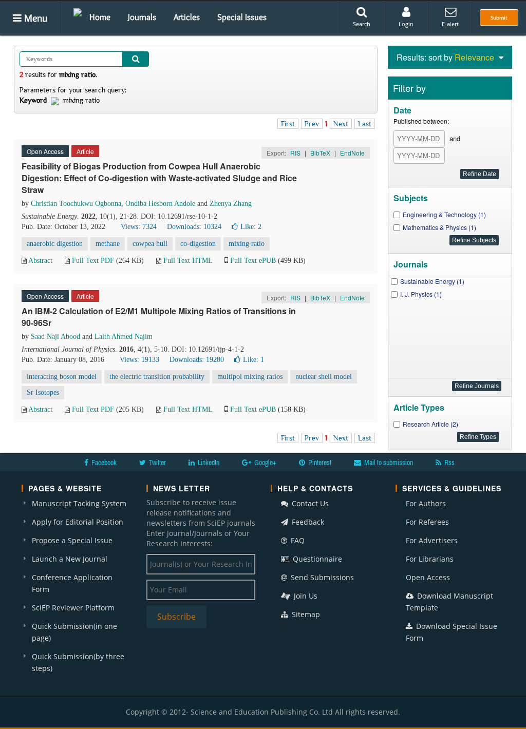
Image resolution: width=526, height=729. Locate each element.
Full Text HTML (187, 260)
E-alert (450, 24)
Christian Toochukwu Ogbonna (76, 203)
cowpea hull (150, 243)
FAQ (297, 540)
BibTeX (320, 152)
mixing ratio (247, 243)
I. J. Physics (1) (421, 294)
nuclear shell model (323, 376)
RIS (295, 152)
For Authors (426, 503)
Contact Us (309, 503)
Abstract (40, 260)
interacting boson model (62, 376)
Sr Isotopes (43, 392)
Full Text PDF (93, 260)
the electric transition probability (156, 376)
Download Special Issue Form (451, 632)
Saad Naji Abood (55, 336)
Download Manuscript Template (449, 601)
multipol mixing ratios (250, 376)
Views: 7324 (139, 227)
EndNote (352, 152)
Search (361, 24)
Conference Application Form (72, 583)
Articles (187, 17)
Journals (142, 17)
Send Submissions (321, 577)
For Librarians (430, 559)
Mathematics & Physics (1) (439, 227)
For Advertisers (432, 540)
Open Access (428, 577)
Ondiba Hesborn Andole (160, 203)
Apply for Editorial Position (77, 522)
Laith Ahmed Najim (124, 336)
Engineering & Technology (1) (444, 214)
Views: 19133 (139, 359)
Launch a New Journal (69, 559)
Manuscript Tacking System (79, 503)
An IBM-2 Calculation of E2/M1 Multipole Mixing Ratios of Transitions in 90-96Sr (159, 317)
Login (406, 24)
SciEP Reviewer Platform (73, 607)
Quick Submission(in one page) (74, 632)
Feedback (307, 522)
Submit (499, 17)
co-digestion (198, 243)
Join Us (304, 596)
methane (108, 243)
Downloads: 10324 (194, 227)
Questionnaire (316, 559)
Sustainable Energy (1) (432, 281)
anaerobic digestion (55, 243)
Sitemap (305, 614)
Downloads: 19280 (197, 359)
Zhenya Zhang (231, 203)
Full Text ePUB (253, 260)
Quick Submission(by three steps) (78, 662)
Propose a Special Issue (72, 540)
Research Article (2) (430, 423)
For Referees (427, 522)
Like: (250, 227)
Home (99, 17)
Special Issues (242, 17)
